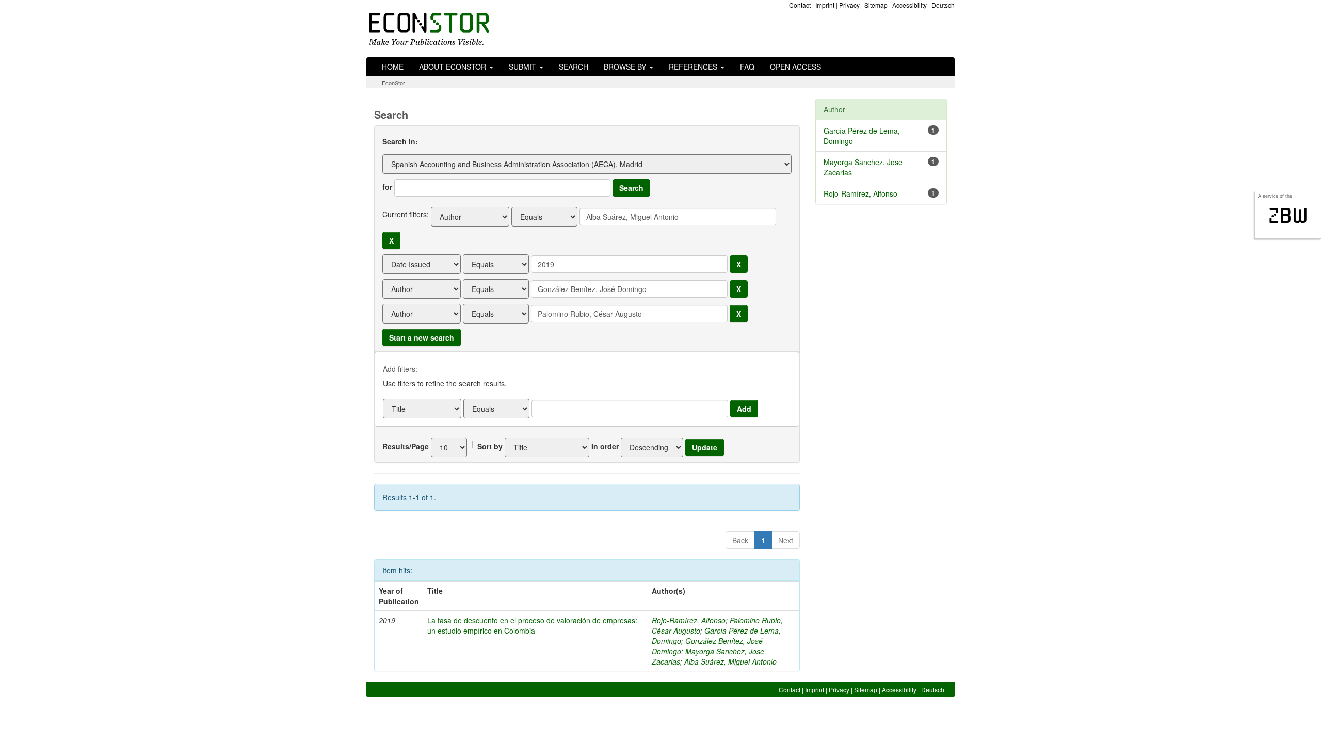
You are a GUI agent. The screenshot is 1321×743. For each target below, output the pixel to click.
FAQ (747, 66)
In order (605, 446)
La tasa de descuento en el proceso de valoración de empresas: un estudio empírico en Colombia (532, 625)
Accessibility (909, 5)
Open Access (795, 66)
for (387, 187)
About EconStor (453, 66)
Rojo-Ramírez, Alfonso (689, 620)
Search (573, 66)
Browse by (626, 66)
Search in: (400, 141)
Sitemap (876, 5)
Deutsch (943, 5)
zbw (1288, 216)
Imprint (824, 5)
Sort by (490, 446)
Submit (523, 66)
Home (393, 66)
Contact (800, 5)
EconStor (393, 82)
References (694, 66)
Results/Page (405, 446)
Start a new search (421, 337)
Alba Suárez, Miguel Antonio (730, 661)
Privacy (849, 5)
